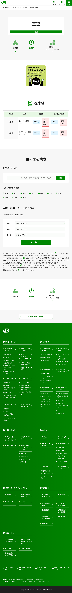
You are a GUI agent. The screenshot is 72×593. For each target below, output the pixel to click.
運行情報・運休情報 (9, 389)
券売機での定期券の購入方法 (26, 389)
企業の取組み (25, 548)
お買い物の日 (24, 456)
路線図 (6, 411)
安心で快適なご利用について (9, 542)
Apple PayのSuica (26, 385)
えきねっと (7, 357)
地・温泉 (60, 403)
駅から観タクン (62, 413)
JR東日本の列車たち (9, 398)
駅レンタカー (61, 400)
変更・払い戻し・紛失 (25, 350)
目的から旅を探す (62, 350)
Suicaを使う (62, 443)
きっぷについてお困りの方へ (26, 355)
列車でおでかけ (62, 359)
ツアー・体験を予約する (47, 377)
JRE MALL (6, 253)
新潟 (24, 197)
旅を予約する (46, 370)
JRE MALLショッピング (46, 253)
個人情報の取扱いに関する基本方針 (36, 579)
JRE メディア (45, 396)
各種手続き (60, 448)
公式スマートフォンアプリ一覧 (61, 568)
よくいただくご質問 (26, 359)
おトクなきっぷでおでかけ (63, 355)
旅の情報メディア (45, 388)
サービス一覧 (9, 445)
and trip (43, 393)
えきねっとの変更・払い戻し (25, 364)
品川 (33, 193)
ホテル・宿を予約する (46, 381)
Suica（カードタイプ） (46, 444)
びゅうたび (44, 402)
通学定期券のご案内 (26, 393)
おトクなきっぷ (8, 355)
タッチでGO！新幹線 (46, 477)
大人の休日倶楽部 (62, 393)
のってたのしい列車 (10, 395)
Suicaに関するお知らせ (62, 468)
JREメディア (13, 270)
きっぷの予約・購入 (8, 350)
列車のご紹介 (9, 378)
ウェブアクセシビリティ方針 (41, 581)
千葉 (6, 197)
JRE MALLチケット (13, 265)
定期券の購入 (25, 378)
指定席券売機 (8, 363)
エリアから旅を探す (46, 350)
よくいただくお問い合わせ (25, 568)
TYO (58, 410)
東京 (6, 193)
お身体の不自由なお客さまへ (9, 415)
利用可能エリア (45, 471)
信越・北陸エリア (46, 360)
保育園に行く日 (25, 459)
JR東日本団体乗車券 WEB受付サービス (9, 367)
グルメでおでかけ (62, 362)
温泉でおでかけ (62, 364)
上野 (15, 193)
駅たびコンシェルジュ (62, 397)
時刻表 (6, 383)
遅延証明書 (7, 392)
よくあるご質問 (62, 461)
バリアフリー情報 (9, 568)
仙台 (15, 197)
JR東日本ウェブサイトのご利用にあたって (13, 579)
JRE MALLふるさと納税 (15, 258)
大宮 (50, 193)
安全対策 (8, 548)
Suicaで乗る (46, 467)
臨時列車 (7, 385)
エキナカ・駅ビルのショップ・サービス (9, 439)
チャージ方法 (61, 456)
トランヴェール (45, 399)
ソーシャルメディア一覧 (42, 568)
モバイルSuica (25, 383)
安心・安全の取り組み (9, 419)
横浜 (41, 193)
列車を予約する (45, 374)
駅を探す (7, 409)
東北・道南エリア (46, 355)
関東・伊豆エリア (46, 357)
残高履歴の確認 (62, 453)
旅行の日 (23, 462)
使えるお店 (60, 459)
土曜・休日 (44, 122)
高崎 (59, 193)
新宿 (24, 193)
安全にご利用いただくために (25, 542)
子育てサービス (25, 438)
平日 (35, 122)
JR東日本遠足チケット (9, 372)
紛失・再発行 (61, 450)
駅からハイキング (62, 406)
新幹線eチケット (9, 360)
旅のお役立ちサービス (62, 388)
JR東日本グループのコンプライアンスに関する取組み (18, 581)
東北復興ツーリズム (46, 405)
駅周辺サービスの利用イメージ (25, 447)
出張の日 (23, 453)
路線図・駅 (8, 405)
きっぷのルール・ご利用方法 (26, 368)
